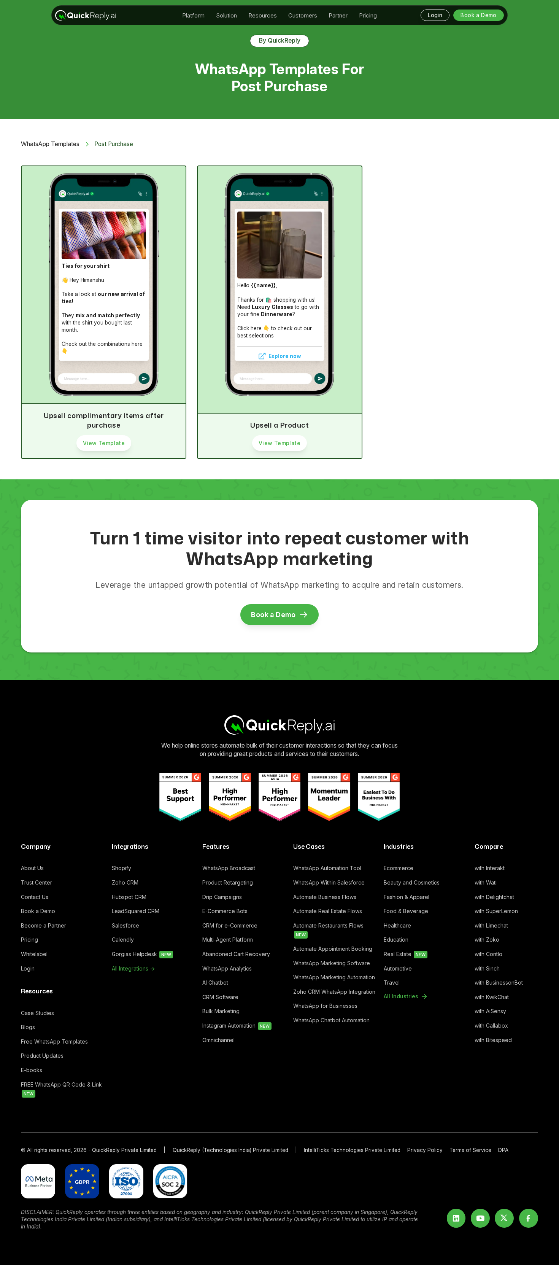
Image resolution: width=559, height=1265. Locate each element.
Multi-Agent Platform (227, 939)
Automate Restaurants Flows (328, 930)
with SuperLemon (496, 911)
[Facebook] (528, 1218)
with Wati (486, 882)
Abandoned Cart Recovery (236, 954)
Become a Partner (43, 925)
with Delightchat (494, 897)
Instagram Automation (236, 1025)
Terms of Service (470, 1150)
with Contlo (488, 954)
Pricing (29, 939)
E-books (31, 1070)
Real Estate (405, 954)
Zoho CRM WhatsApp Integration (334, 991)
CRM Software (220, 997)
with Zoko (487, 939)
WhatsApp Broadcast (228, 868)
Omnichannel (218, 1040)
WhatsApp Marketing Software (331, 963)
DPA (503, 1150)
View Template (104, 443)
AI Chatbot (215, 982)
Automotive (398, 968)
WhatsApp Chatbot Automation (331, 1020)
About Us (32, 868)
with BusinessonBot (499, 982)
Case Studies (37, 1013)
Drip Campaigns (222, 897)
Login (28, 968)
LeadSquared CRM (135, 911)
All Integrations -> (133, 968)
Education (396, 939)
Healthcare (397, 925)
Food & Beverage (406, 911)
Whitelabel (34, 954)
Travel (392, 982)
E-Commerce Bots (225, 911)
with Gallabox (491, 1025)
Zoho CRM (125, 882)
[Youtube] (480, 1218)
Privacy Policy (425, 1150)
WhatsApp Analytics (227, 968)
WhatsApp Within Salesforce (329, 882)
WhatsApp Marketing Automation (334, 977)
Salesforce (125, 925)
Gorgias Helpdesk (141, 954)
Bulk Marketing (221, 1011)
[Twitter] (504, 1218)
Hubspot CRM (129, 897)
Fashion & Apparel (406, 897)
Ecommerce (398, 868)
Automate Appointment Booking (332, 948)
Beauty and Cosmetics (412, 882)
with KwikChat (492, 997)
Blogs (28, 1027)
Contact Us (34, 897)
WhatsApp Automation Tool (327, 868)
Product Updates (42, 1055)
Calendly (123, 939)
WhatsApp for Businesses (325, 1005)
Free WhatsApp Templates (54, 1041)
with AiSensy (490, 1011)
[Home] (279, 725)
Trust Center (36, 882)
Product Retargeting (227, 882)
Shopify (121, 868)
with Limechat (491, 925)
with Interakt (490, 868)
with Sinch (487, 968)
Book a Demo (38, 911)
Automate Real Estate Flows (327, 911)
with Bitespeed (493, 1040)
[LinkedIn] (456, 1218)
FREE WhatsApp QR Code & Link (61, 1089)
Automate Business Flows (324, 897)
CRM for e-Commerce (229, 925)
